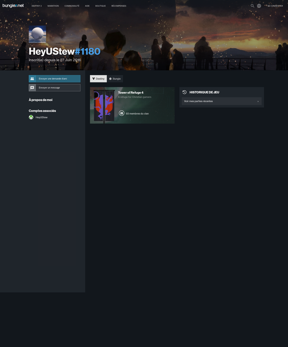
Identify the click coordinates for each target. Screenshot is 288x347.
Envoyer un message (49, 87)
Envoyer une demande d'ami (53, 79)
